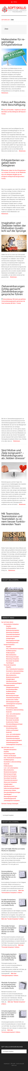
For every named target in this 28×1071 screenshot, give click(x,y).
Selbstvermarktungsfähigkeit (14, 683)
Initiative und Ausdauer (15, 600)
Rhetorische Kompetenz (15, 588)
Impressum (7, 1063)
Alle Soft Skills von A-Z (7, 747)
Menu (15, 2)
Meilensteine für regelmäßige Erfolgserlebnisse (13, 42)
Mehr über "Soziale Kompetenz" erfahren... (12, 919)
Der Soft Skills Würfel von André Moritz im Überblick (13, 850)
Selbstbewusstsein (11, 681)
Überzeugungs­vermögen (20, 588)
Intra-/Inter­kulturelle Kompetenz (4, 597)
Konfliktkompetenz (11, 628)
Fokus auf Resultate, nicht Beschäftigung (13, 103)
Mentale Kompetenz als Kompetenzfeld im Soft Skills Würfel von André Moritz (8, 985)
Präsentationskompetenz (13, 634)
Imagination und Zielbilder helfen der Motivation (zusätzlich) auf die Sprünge (13, 226)
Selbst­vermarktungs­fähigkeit (9, 600)
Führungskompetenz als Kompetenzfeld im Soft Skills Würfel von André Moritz (8, 957)
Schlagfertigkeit (10, 588)
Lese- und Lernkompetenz (13, 673)
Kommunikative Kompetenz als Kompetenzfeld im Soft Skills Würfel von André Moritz (9, 875)
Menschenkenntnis (4, 603)
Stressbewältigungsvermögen (14, 724)
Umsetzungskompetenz (15, 590)
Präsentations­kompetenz (21, 594)
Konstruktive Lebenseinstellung (14, 671)
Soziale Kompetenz (9, 644)
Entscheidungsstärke (12, 689)
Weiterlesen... (5, 93)
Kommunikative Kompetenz (6, 588)
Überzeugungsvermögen (12, 640)
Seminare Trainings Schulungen (9, 803)
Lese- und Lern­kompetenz (9, 606)
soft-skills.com (5, 19)
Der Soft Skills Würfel (7, 622)
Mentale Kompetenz (9, 705)
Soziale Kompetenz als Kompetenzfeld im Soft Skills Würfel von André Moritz (8, 902)
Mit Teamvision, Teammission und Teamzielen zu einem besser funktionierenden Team (13, 519)
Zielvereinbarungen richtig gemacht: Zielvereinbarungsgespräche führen (13, 290)
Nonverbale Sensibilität (12, 661)
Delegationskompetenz (12, 687)
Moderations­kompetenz (9, 595)
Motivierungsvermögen (12, 657)
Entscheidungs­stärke (21, 605)
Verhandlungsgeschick (12, 642)
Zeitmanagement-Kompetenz (21, 600)
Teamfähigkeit (10, 663)
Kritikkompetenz (10, 652)
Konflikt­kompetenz (19, 587)
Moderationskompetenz (12, 630)
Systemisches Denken (12, 699)
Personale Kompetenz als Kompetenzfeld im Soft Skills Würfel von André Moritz (9, 929)
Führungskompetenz (9, 685)
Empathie (4, 593)
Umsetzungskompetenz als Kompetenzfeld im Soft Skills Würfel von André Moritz (9, 1014)
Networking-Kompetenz (14, 587)
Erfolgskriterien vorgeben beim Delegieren (13, 163)
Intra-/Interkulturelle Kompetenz (15, 648)
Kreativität (15, 605)
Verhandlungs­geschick (15, 594)
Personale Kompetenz (5, 590)
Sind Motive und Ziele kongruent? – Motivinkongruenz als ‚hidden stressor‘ (13, 454)
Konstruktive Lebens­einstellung (5, 605)
